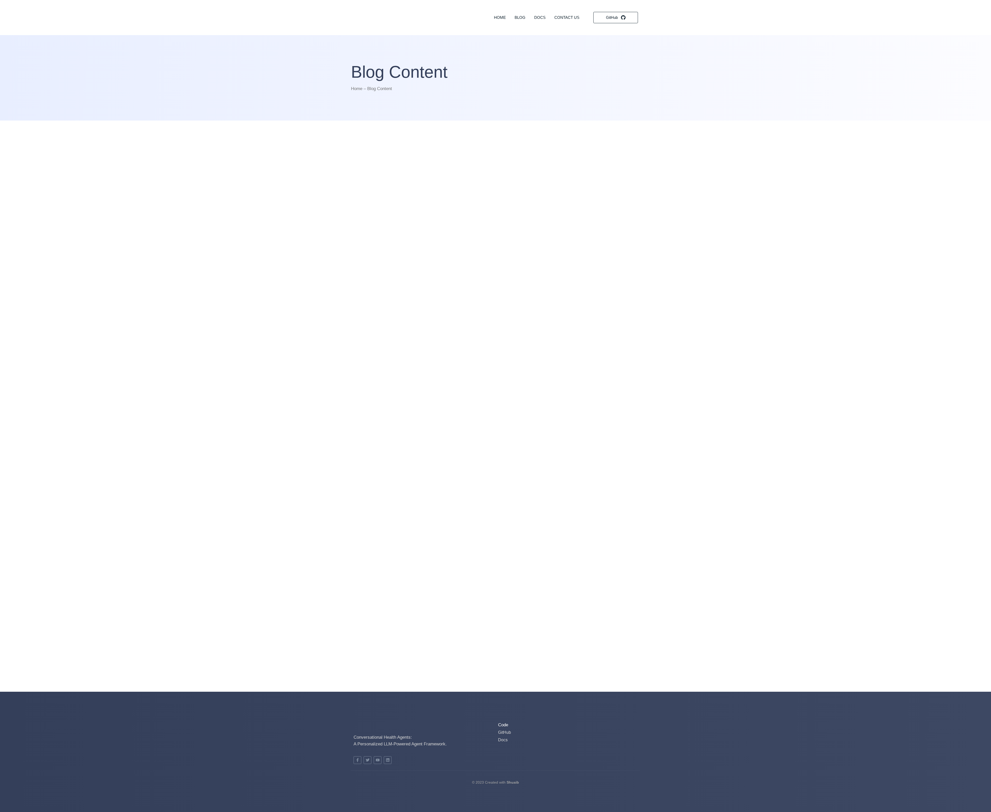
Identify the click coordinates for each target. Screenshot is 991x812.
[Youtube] (377, 760)
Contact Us (566, 17)
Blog (520, 17)
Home (500, 17)
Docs (540, 17)
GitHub (504, 732)
